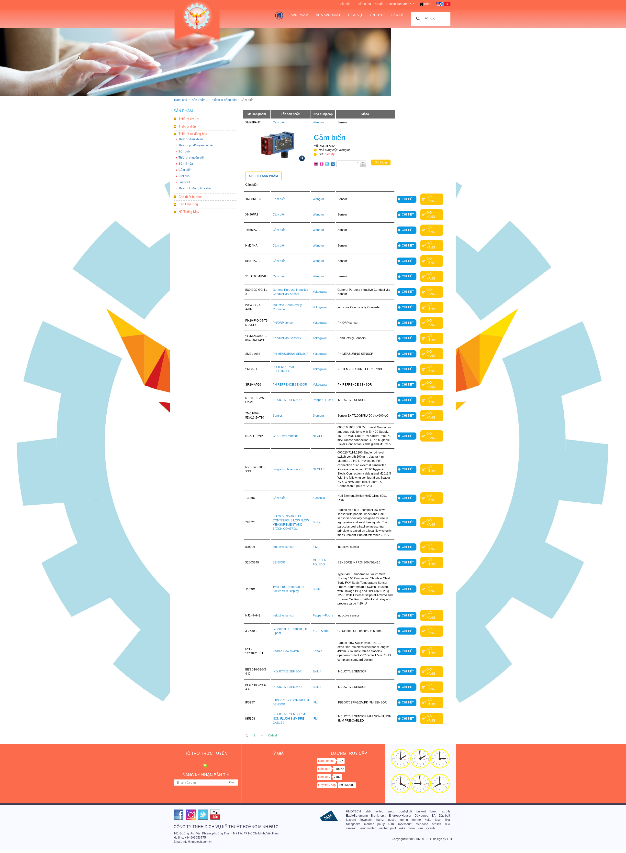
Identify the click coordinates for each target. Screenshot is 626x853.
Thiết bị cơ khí (189, 119)
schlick (436, 824)
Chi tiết (408, 199)
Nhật (401, 797)
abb (368, 811)
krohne (416, 819)
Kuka (428, 819)
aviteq (379, 811)
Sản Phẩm (299, 15)
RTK (391, 824)
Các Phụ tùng (188, 204)
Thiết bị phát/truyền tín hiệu (196, 145)
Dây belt (444, 815)
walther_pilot (387, 828)
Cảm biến (185, 170)
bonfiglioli (405, 811)
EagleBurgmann (357, 815)
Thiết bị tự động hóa (223, 100)
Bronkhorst (378, 815)
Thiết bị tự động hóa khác (195, 188)
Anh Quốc (440, 797)
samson (351, 828)
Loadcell (184, 182)
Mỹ (420, 771)
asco (391, 811)
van (420, 828)
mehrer (369, 824)
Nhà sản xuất (328, 15)
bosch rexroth (440, 811)
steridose (422, 824)
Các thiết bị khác (190, 197)
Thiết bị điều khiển (191, 139)
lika (447, 819)
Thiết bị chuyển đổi (191, 157)
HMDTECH (353, 811)
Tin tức (376, 15)
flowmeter (366, 819)
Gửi (231, 782)
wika (402, 828)
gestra (392, 819)
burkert (421, 811)
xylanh (430, 828)
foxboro (351, 819)
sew (447, 824)
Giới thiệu (344, 4)
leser (438, 819)
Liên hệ (397, 15)
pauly (381, 824)
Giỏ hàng (381, 162)
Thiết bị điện (187, 126)
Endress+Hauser (400, 815)
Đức (420, 797)
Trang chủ (180, 100)
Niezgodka (353, 824)
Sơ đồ (379, 4)
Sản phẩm (198, 100)
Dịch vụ (355, 15)
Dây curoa (421, 815)
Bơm (411, 828)
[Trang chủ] (279, 15)
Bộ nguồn (185, 151)
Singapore (440, 771)
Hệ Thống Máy (189, 212)
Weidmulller (368, 828)
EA (434, 815)
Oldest (272, 735)
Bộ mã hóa (186, 163)
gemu (404, 819)
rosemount (405, 824)
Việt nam (401, 771)
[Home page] (439, 4)
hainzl (380, 819)
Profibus (184, 176)
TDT (449, 839)
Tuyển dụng (363, 4)
